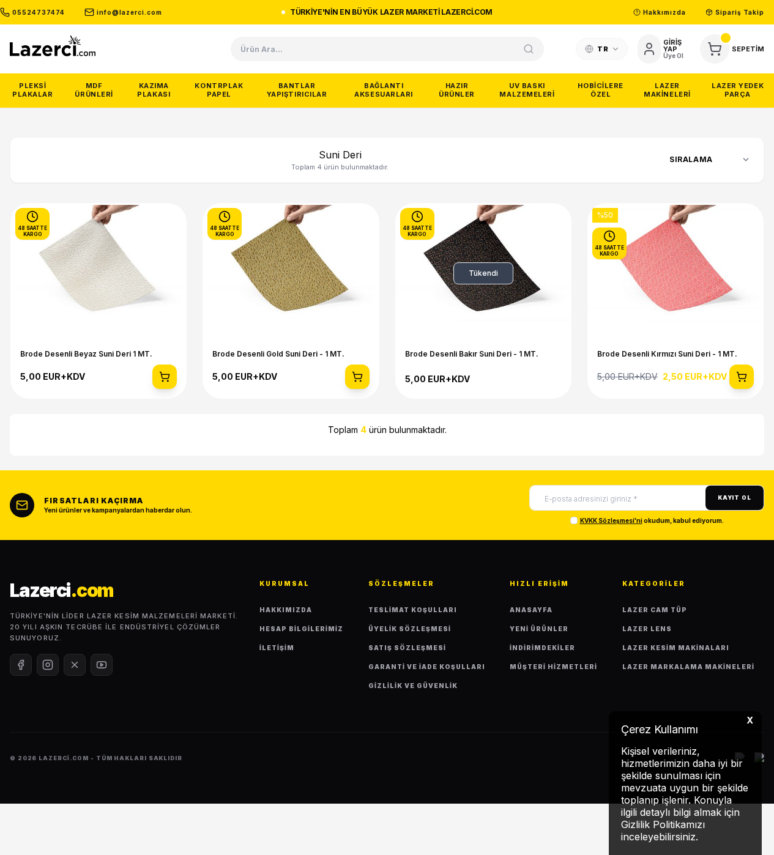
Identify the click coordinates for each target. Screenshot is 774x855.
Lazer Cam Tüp (654, 609)
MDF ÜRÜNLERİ (94, 89)
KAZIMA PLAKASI (153, 89)
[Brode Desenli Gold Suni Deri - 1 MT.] (291, 273)
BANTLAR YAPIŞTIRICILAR (297, 89)
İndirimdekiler (542, 647)
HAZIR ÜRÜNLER (457, 89)
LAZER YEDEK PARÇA (738, 89)
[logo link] (52, 45)
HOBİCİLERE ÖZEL (600, 89)
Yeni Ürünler (539, 628)
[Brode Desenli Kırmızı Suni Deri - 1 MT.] (675, 273)
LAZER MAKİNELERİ (667, 89)
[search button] (528, 49)
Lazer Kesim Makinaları (675, 647)
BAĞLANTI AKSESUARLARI (383, 89)
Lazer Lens (647, 628)
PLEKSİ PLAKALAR (32, 89)
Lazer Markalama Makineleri (688, 666)
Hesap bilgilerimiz (301, 628)
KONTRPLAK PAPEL (219, 89)
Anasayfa (531, 609)
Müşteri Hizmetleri (553, 666)
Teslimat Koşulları (412, 609)
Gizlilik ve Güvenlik (413, 685)
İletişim (276, 647)
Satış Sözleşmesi (407, 647)
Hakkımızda (285, 609)
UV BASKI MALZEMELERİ (526, 89)
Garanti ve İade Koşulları (426, 666)
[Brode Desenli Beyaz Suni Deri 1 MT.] (98, 273)
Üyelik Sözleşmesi (409, 628)
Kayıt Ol (734, 497)
